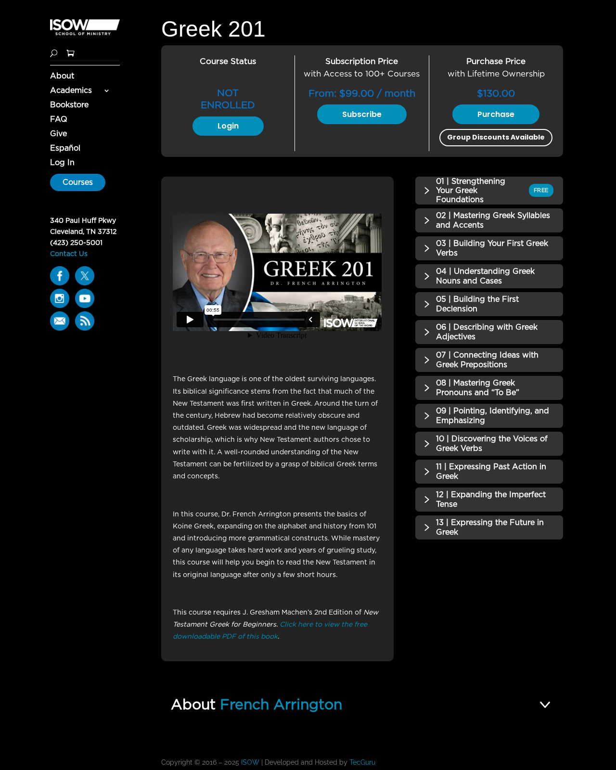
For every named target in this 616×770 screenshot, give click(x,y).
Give (58, 134)
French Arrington (281, 704)
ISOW (250, 762)
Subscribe (362, 114)
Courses (78, 182)
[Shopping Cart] (70, 52)
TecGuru (363, 762)
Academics (71, 91)
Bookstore (69, 105)
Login (228, 125)
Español (65, 149)
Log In (62, 163)
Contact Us (69, 253)
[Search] (53, 52)
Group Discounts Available (496, 137)
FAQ (58, 120)
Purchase (495, 114)
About (62, 76)
